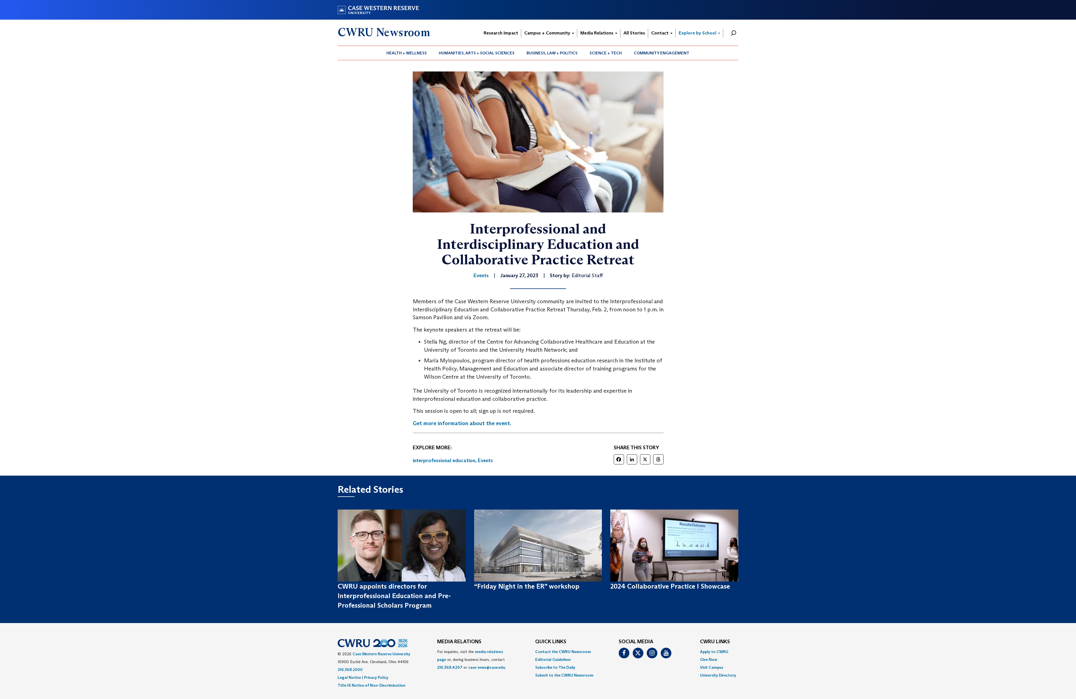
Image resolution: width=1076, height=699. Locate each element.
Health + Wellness (406, 52)
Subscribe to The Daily (555, 667)
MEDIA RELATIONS (459, 642)
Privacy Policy (376, 677)
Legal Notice (349, 677)
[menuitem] (407, 53)
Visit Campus (711, 667)
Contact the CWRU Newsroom (563, 651)
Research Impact (501, 33)
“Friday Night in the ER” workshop (526, 586)
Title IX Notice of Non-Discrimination (371, 685)
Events (485, 460)
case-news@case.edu (486, 667)
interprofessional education (444, 460)
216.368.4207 (449, 667)
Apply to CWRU (714, 651)
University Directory (718, 675)
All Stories (634, 33)
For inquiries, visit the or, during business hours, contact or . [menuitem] (471, 659)
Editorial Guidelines (553, 659)
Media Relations (597, 33)
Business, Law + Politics (552, 52)
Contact (660, 33)
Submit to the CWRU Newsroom (564, 675)
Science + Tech (606, 52)
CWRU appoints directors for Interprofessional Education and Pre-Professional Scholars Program (394, 596)
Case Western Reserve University (381, 653)
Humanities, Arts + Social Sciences (476, 52)
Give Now (708, 659)
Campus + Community (547, 33)
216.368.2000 (350, 669)
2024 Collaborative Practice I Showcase (670, 586)
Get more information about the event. (462, 423)
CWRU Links (715, 642)
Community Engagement (661, 52)
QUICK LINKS (550, 642)
